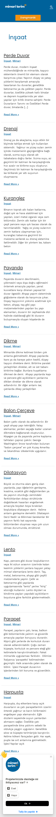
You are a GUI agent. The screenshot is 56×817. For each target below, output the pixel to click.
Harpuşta (13, 692)
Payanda (13, 268)
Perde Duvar (17, 55)
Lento (9, 549)
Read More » (11, 115)
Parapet (12, 619)
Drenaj (11, 129)
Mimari (16, 60)
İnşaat (7, 60)
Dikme (10, 341)
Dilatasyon (15, 472)
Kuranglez (14, 198)
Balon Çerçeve (19, 410)
